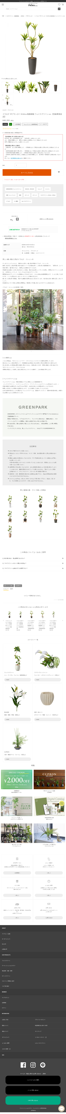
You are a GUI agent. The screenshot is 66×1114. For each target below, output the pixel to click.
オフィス (27, 195)
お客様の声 (4, 949)
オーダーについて (6, 939)
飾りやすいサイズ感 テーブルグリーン (16, 845)
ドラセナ (8, 201)
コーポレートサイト (40, 1037)
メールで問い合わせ (33, 1090)
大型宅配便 (17, 124)
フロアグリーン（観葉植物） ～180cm (15, 16)
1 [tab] (31, 351)
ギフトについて (5, 1037)
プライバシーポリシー (40, 1019)
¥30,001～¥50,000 (29, 189)
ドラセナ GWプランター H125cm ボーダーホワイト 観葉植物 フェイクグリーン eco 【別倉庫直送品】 (42, 625)
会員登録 (4, 1002)
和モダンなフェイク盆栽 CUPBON (49, 791)
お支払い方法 (5, 1019)
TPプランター (29, 16)
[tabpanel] (33, 319)
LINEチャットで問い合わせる (46, 219)
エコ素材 (16, 201)
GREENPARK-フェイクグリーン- (13, 189)
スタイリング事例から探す (8, 981)
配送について (5, 1025)
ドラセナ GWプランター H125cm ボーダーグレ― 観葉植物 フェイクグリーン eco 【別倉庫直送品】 (31, 625)
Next (62, 620)
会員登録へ (17, 873)
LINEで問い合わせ (33, 1100)
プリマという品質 (6, 933)
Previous (3, 620)
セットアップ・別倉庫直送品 (31, 124)
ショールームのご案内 (33, 1080)
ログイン (4, 1007)
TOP (3, 16)
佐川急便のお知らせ (16, 158)
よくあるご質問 (5, 1043)
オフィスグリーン (6, 976)
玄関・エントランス (10, 195)
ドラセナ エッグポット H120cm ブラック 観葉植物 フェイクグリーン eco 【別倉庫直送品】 (9, 625)
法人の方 (4, 944)
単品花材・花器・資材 (7, 970)
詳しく (49, 873)
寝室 (20, 195)
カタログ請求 (5, 1049)
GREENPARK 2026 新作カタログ (49, 818)
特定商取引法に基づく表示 (41, 1025)
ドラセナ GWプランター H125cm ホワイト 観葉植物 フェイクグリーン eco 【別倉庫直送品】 (53, 625)
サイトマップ (38, 1031)
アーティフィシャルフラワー (8, 965)
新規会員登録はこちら (11, 238)
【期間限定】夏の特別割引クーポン (17, 791)
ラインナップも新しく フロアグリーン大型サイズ (16, 818)
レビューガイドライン (40, 1043)
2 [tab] (33, 351)
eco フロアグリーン (26, 201)
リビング (40, 189)
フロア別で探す (5, 986)
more (7, 679)
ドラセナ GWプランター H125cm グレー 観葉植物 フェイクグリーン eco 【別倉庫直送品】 (20, 625)
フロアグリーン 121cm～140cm (47, 195)
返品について (5, 1031)
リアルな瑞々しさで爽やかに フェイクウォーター (49, 845)
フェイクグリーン (6, 960)
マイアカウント (5, 997)
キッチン (47, 189)
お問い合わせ (49, 917)
